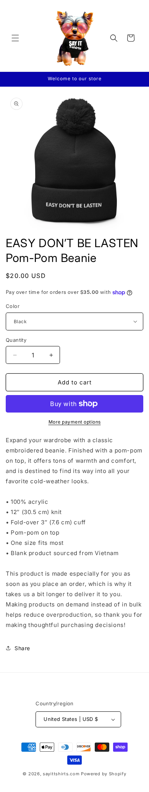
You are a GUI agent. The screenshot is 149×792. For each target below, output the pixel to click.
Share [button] (22, 648)
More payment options (75, 422)
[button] (15, 38)
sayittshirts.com (61, 773)
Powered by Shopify (103, 773)
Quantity (16, 340)
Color (12, 306)
